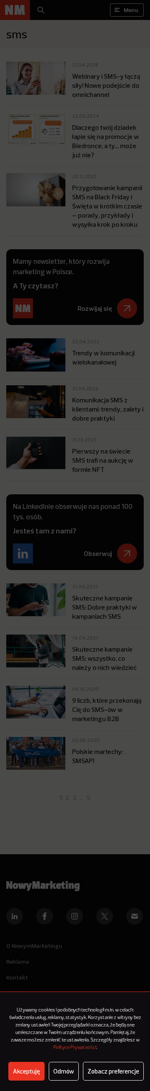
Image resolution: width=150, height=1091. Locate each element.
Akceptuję (26, 1071)
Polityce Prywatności (74, 1048)
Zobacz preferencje (113, 1071)
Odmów (63, 1071)
